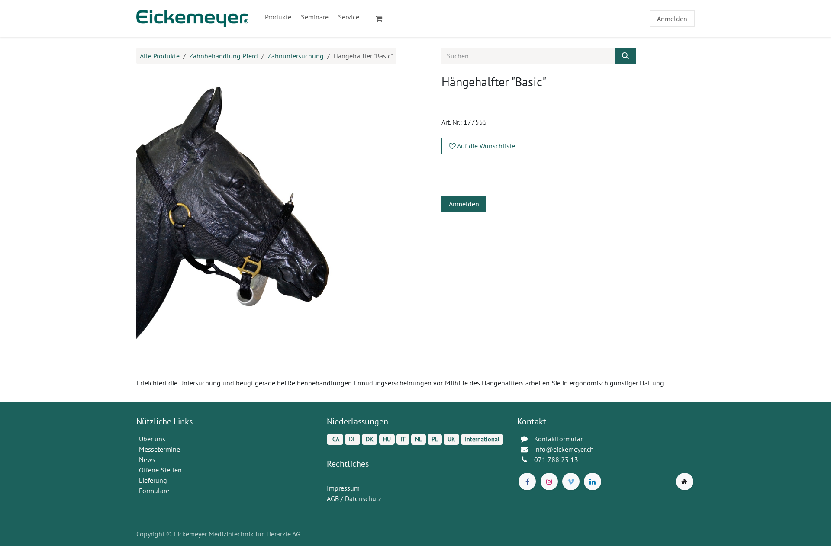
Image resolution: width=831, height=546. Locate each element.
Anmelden (672, 18)
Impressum (343, 488)
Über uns (152, 438)
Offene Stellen (161, 470)
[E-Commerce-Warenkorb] (382, 18)
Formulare (155, 490)
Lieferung (153, 480)
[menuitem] (278, 17)
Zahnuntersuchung (295, 55)
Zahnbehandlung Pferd (223, 55)
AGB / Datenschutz (354, 498)
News (147, 459)
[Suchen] (625, 56)
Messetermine (159, 449)
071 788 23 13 (557, 459)
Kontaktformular (558, 438)
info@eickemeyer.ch (564, 449)
